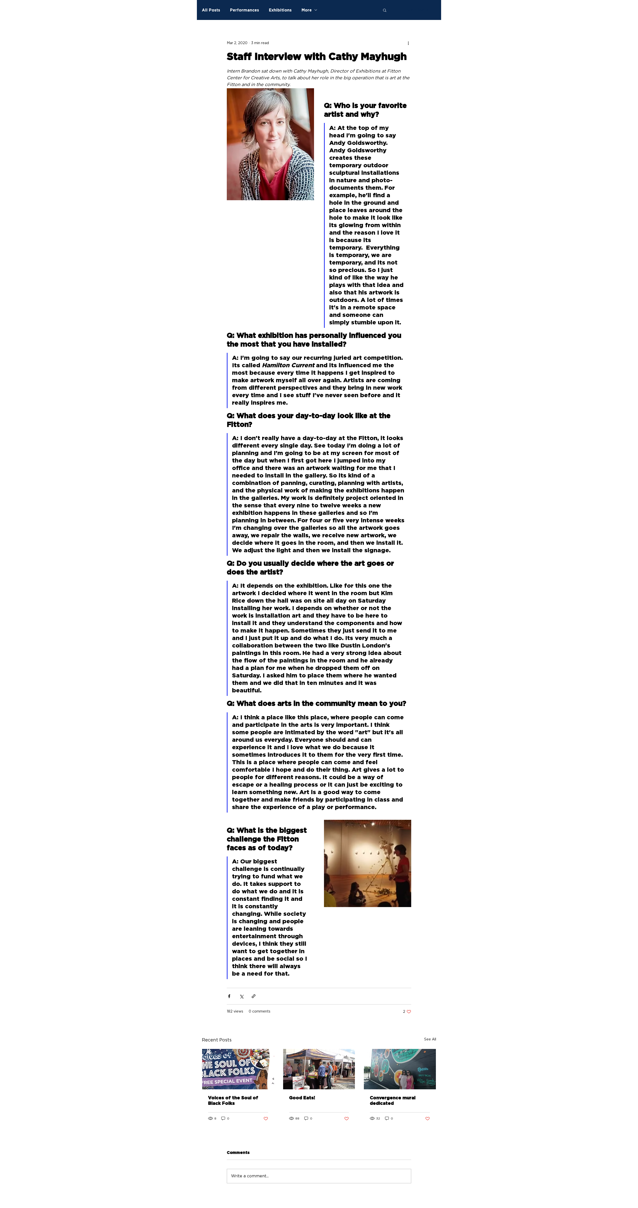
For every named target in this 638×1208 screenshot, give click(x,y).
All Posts (211, 10)
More (307, 10)
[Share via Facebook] (229, 996)
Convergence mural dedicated (392, 1101)
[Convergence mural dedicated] (400, 1069)
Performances (244, 10)
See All (430, 1039)
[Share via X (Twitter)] (241, 996)
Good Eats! (302, 1098)
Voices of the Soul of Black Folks (233, 1101)
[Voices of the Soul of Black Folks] (238, 1069)
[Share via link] (253, 996)
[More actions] (408, 43)
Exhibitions (280, 10)
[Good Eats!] (319, 1069)
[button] (384, 10)
